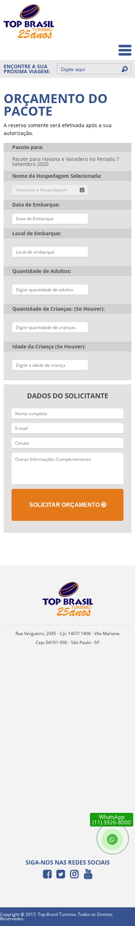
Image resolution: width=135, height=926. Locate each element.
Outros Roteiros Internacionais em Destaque (88, 86)
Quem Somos (110, 30)
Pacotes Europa (107, 46)
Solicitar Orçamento (65, 505)
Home (119, 14)
